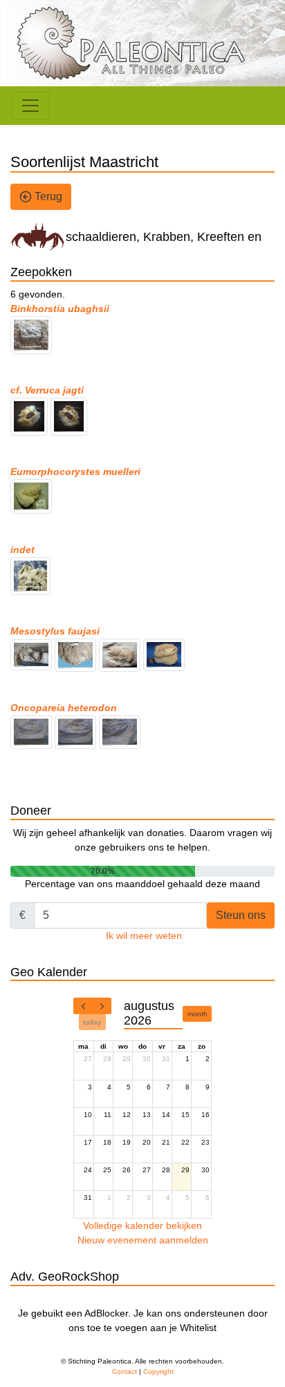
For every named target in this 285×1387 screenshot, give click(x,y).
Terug (47, 196)
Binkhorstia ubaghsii (59, 308)
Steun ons (241, 915)
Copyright (158, 1371)
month (197, 1014)
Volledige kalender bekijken (142, 1225)
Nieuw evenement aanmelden (142, 1239)
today (92, 1022)
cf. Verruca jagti (47, 390)
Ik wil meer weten (144, 935)
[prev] (83, 1006)
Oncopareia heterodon (63, 707)
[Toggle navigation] (30, 105)
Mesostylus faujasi (55, 631)
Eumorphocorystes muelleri (75, 471)
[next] (101, 1006)
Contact (124, 1371)
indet (22, 549)
